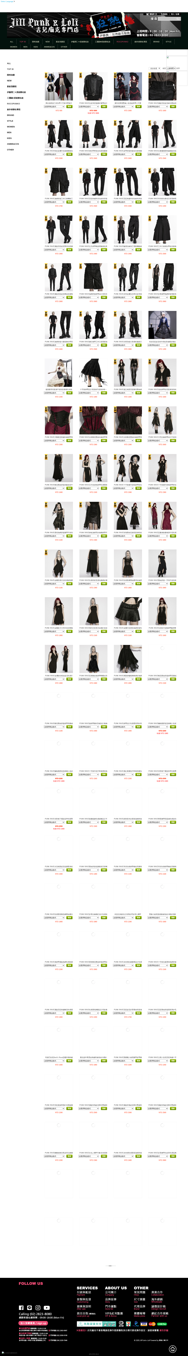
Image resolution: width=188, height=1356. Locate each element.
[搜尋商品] (178, 19)
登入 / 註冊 (175, 14)
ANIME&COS (49, 47)
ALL (11, 42)
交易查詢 (164, 14)
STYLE (168, 42)
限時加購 (35, 42)
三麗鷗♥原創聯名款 (102, 42)
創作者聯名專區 (141, 42)
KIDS (36, 47)
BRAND (156, 42)
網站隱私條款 (94, 1354)
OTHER (64, 47)
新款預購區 (60, 42)
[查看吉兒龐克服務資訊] (13, 1353)
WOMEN (13, 47)
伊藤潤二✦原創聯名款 (80, 42)
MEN (25, 47)
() (153, 14)
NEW (48, 42)
